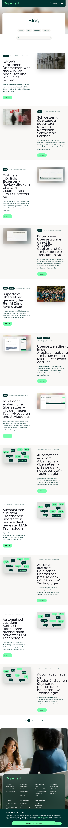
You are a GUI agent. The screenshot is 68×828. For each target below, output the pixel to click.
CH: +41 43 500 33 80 (11, 804)
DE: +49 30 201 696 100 (11, 808)
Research (46, 30)
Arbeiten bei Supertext (38, 806)
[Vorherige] (25, 720)
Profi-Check (23, 786)
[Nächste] (42, 720)
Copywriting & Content (24, 792)
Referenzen (38, 793)
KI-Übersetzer (10, 786)
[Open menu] (62, 3)
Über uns (37, 803)
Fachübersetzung (25, 789)
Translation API (10, 789)
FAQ (36, 795)
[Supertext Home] (13, 778)
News (28, 30)
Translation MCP (10, 791)
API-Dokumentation (40, 791)
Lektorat (22, 795)
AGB (21, 805)
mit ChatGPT (53, 793)
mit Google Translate (56, 788)
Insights (21, 30)
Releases (37, 30)
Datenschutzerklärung (26, 808)
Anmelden (54, 3)
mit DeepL (53, 791)
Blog (36, 786)
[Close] (54, 823)
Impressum (23, 803)
